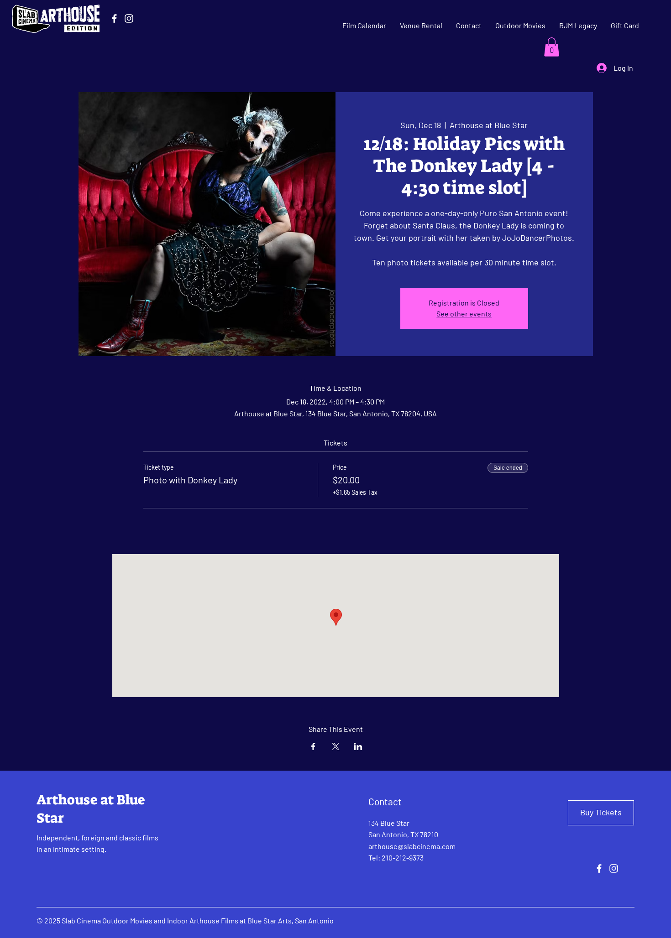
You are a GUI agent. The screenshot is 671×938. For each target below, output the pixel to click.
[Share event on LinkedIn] (358, 746)
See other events (464, 313)
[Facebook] (114, 18)
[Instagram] (129, 18)
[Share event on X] (335, 746)
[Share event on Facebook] (313, 746)
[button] (552, 47)
